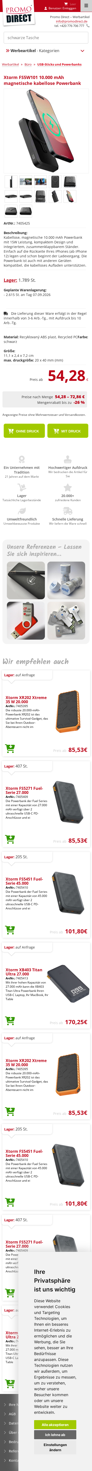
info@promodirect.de (71, 21)
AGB (12, 1414)
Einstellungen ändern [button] (55, 1447)
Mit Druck (70, 431)
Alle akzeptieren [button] (55, 1425)
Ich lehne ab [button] (55, 1435)
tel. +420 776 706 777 (69, 25)
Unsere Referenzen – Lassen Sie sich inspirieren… (44, 551)
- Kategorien (35, 50)
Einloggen (69, 8)
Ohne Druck (27, 431)
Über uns (16, 1432)
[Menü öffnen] (86, 6)
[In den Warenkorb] (10, 749)
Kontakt (15, 1460)
